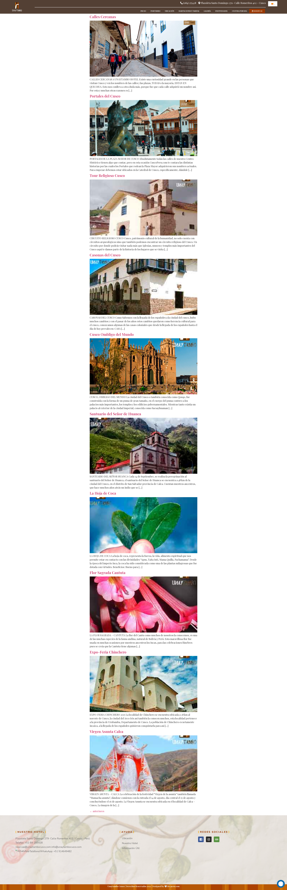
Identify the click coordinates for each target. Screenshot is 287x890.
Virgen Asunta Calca (106, 731)
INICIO (143, 11)
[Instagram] (209, 839)
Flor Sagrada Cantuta (107, 572)
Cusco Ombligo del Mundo (112, 334)
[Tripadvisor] (216, 839)
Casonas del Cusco (105, 254)
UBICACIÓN (169, 11)
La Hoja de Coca (103, 493)
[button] (257, 11)
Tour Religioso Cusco (107, 175)
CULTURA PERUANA (239, 11)
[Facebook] (201, 839)
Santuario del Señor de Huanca (115, 413)
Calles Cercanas (103, 16)
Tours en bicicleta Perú (211, 845)
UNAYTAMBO (155, 11)
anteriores (97, 811)
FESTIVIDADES (221, 11)
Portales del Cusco (105, 96)
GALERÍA (207, 11)
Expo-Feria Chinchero (108, 652)
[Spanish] (272, 4)
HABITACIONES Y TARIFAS (189, 11)
